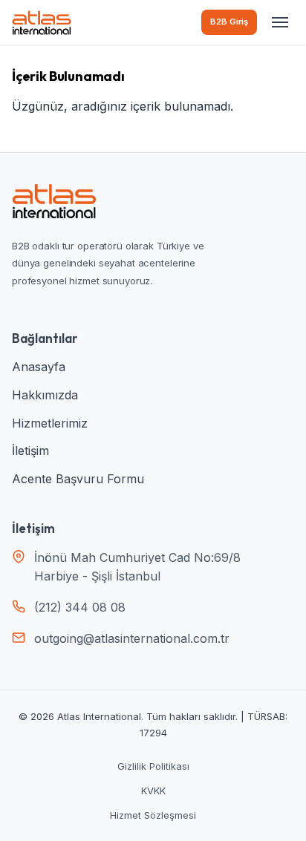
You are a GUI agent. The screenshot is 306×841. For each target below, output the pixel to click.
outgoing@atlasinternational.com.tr (132, 638)
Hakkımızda (45, 394)
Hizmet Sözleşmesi (153, 815)
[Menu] (280, 22)
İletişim (30, 450)
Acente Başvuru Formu (78, 478)
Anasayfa (38, 366)
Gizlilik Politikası (153, 766)
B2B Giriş (229, 21)
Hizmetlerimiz (50, 423)
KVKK (153, 790)
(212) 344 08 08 (80, 607)
